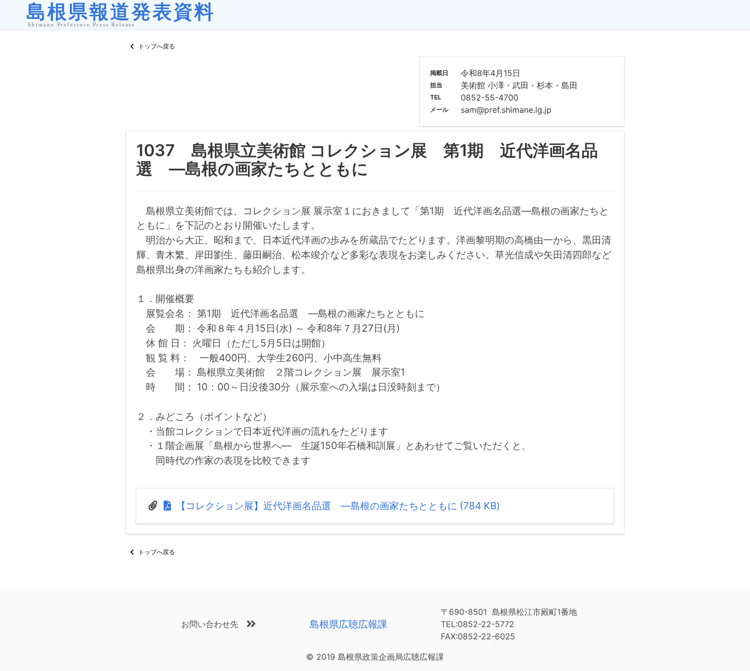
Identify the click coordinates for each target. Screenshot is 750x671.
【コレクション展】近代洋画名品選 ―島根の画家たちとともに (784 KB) (336, 506)
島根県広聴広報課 (348, 624)
